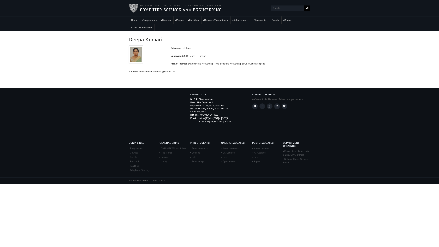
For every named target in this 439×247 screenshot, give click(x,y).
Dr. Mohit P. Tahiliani (196, 56)
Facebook (262, 106)
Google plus (269, 106)
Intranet (164, 157)
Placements (260, 20)
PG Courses (259, 152)
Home (134, 20)
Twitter (255, 106)
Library (164, 161)
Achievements (239, 20)
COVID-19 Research (141, 27)
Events (274, 20)
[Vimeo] (284, 106)
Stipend (257, 161)
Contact (287, 20)
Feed (277, 106)
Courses (165, 20)
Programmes (148, 20)
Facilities (193, 20)
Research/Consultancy (215, 20)
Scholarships (198, 161)
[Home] (175, 8)
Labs (194, 157)
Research (134, 161)
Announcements (200, 148)
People (179, 20)
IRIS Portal (166, 152)
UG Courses (229, 152)
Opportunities (229, 161)
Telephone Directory (140, 170)
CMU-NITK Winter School (173, 148)
